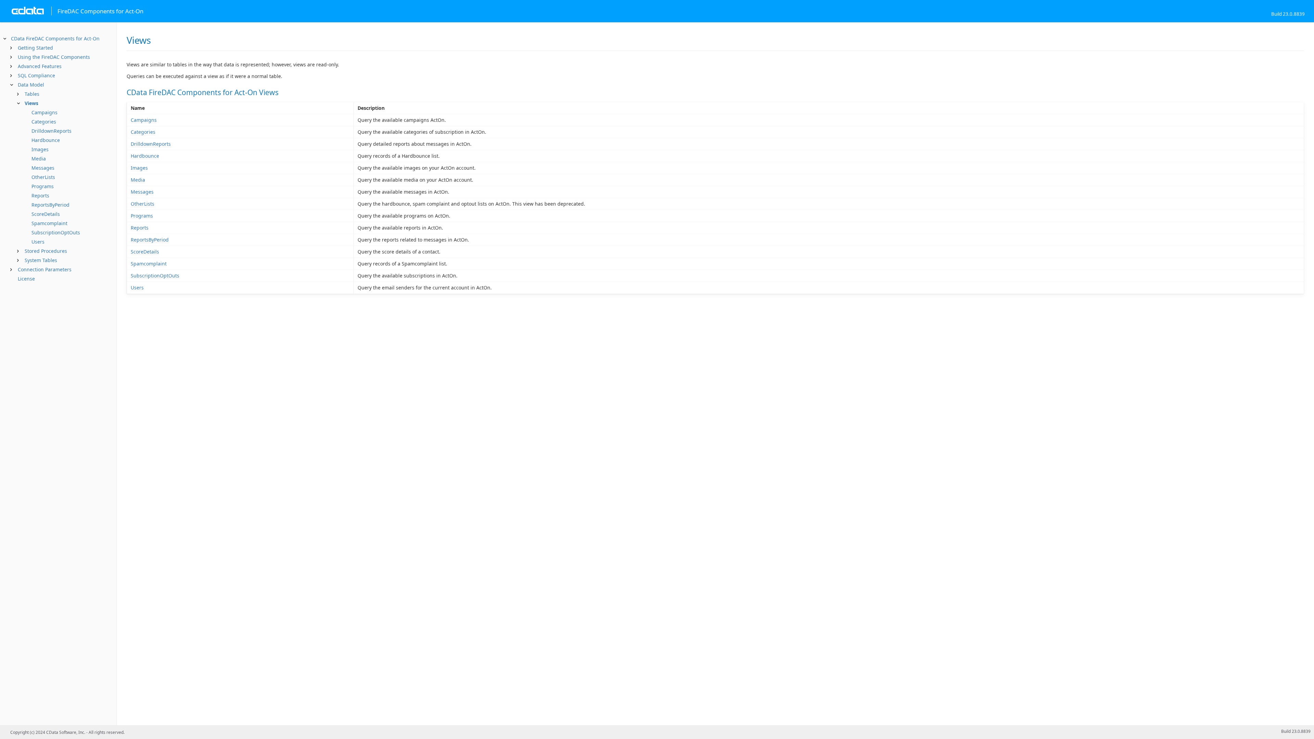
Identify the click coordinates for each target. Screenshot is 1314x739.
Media (38, 158)
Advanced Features (40, 66)
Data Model (31, 84)
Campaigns (44, 112)
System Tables (41, 260)
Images (40, 149)
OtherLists (43, 177)
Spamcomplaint (49, 223)
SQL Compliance (36, 75)
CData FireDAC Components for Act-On (55, 38)
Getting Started (35, 47)
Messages (42, 168)
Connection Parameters (45, 269)
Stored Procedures (46, 251)
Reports (40, 195)
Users (37, 241)
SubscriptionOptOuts (55, 232)
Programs (42, 186)
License (26, 278)
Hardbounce (45, 140)
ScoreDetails (45, 214)
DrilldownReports (51, 131)
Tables (32, 94)
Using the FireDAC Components (54, 57)
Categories (43, 121)
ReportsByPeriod (50, 205)
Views (31, 103)
